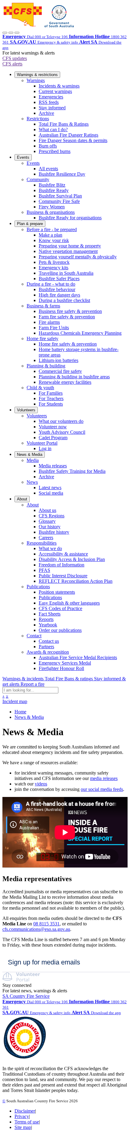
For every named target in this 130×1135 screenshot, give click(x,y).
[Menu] (17, 33)
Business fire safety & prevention (70, 311)
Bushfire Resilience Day (62, 174)
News (32, 482)
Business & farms (43, 305)
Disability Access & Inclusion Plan (72, 559)
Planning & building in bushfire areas (74, 376)
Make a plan (50, 234)
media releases (104, 778)
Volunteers (26, 410)
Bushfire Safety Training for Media (72, 471)
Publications (38, 586)
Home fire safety (42, 338)
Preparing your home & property (70, 245)
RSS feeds (49, 102)
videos (41, 783)
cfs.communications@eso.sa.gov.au (36, 929)
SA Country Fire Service (26, 996)
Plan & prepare (30, 223)
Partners (46, 646)
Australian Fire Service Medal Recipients (78, 657)
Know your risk (54, 240)
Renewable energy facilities (65, 382)
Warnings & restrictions (37, 74)
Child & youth (40, 387)
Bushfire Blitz (52, 185)
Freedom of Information (61, 564)
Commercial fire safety (60, 371)
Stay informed (52, 107)
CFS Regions (51, 515)
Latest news (50, 487)
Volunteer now (53, 426)
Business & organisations (51, 212)
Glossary (47, 521)
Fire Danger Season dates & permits (73, 140)
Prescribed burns (54, 151)
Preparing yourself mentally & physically (78, 256)
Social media (51, 493)
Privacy (22, 1116)
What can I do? (53, 129)
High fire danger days (59, 294)
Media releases (53, 465)
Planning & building (46, 365)
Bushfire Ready (54, 190)
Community (38, 179)
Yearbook (48, 624)
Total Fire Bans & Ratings (64, 124)
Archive (46, 113)
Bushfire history (54, 532)
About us (47, 510)
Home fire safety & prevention (68, 344)
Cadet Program (53, 437)
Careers (46, 537)
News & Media (29, 454)
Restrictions (38, 118)
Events (23, 157)
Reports (46, 619)
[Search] (10, 33)
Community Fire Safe (59, 201)
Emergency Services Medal (65, 662)
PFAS (44, 570)
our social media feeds (102, 789)
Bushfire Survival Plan (60, 195)
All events (48, 168)
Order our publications (60, 630)
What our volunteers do (61, 421)
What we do (50, 548)
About (22, 499)
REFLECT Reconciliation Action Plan (75, 581)
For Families (51, 393)
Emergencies (51, 96)
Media (33, 460)
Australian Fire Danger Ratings (68, 135)
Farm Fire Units (54, 327)
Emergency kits (53, 267)
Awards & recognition (48, 652)
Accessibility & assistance (63, 553)
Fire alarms (49, 322)
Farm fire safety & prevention (67, 316)
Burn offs (48, 145)
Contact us (49, 641)
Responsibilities (42, 543)
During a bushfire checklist (64, 300)
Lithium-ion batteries (58, 360)
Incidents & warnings (59, 85)
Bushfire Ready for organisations (70, 217)
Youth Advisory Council (62, 432)
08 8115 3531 (46, 923)
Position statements (57, 592)
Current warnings (55, 91)
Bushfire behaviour (57, 289)
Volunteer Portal (42, 443)
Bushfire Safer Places (59, 278)
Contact (34, 635)
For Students (51, 404)
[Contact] (4, 33)
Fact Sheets (49, 613)
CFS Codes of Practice (60, 608)
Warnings (36, 80)
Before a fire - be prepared (52, 229)
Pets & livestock (54, 262)
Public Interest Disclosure (63, 575)
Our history (49, 526)
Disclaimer (25, 1110)
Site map (23, 1127)
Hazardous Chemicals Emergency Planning (80, 333)
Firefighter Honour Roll (61, 668)
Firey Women (52, 206)
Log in (45, 448)
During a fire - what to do (51, 284)
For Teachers (51, 398)
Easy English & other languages (69, 603)
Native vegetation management (68, 251)
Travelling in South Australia (66, 273)
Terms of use (27, 1121)
